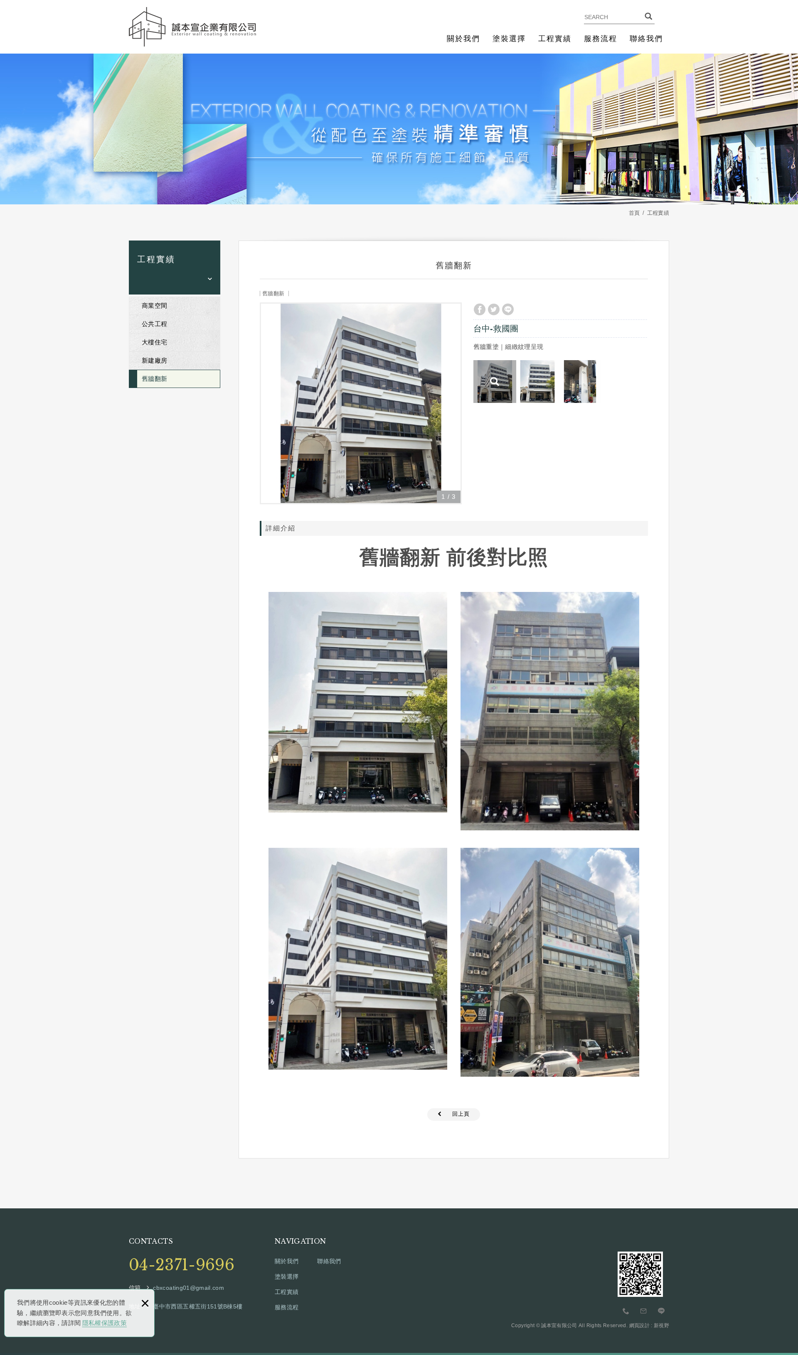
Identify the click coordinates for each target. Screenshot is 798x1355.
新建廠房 (154, 360)
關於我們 (463, 38)
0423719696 (626, 1311)
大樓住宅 (154, 342)
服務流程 (600, 38)
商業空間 (154, 305)
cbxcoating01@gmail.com (188, 1287)
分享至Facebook (479, 309)
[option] (361, 403)
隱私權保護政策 (104, 1322)
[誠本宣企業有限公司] (192, 27)
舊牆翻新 (154, 378)
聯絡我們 (646, 38)
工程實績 (554, 38)
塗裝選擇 (509, 38)
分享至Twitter (494, 309)
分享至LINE (508, 309)
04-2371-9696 (181, 1265)
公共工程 (154, 323)
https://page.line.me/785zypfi (661, 1311)
